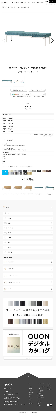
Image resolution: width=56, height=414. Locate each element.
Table (9, 247)
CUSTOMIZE (27, 2)
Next (51, 39)
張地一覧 (9, 288)
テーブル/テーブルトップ (12, 275)
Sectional (10, 228)
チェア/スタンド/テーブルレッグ (14, 282)
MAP (17, 393)
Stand (9, 218)
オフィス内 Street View (9, 394)
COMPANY (37, 2)
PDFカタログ (22, 167)
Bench (9, 233)
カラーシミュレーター (27, 94)
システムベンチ (11, 261)
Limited (10, 252)
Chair (9, 213)
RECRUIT (42, 2)
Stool (9, 237)
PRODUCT (22, 2)
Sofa (9, 223)
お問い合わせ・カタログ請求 (52, 1)
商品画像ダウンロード (18, 90)
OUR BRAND (18, 2)
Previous (4, 39)
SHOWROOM (33, 2)
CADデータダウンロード (36, 90)
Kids (9, 242)
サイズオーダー (11, 268)
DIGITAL (28, 358)
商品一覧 (7, 207)
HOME (13, 2)
